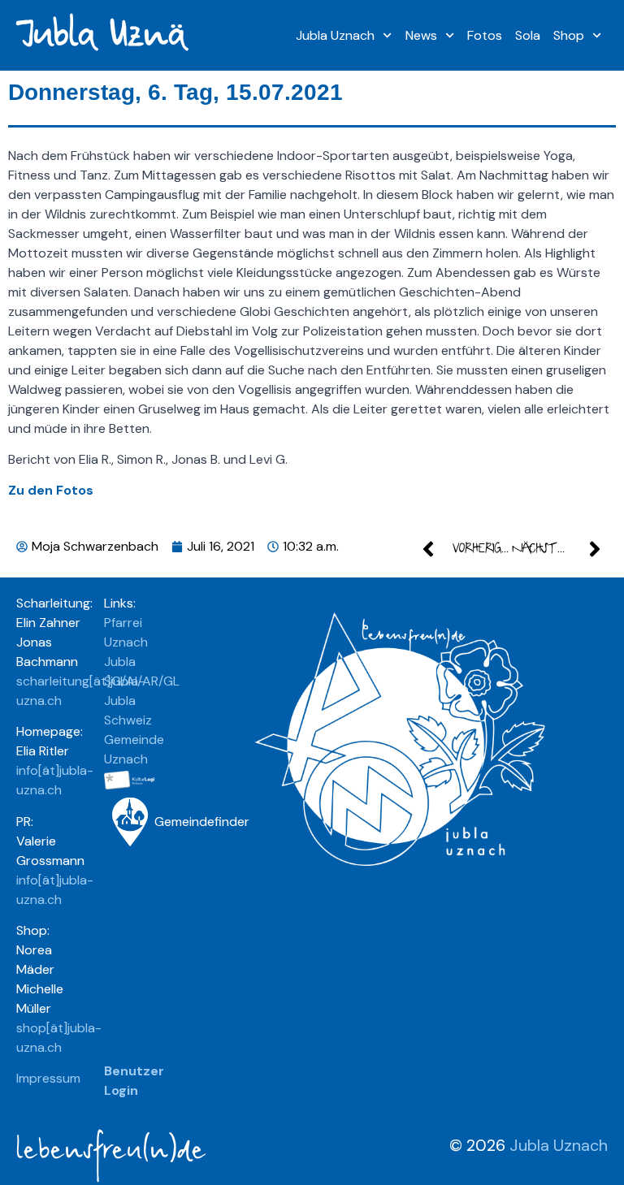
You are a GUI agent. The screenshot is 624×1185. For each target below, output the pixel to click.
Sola (527, 35)
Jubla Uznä (100, 35)
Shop (568, 35)
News (421, 35)
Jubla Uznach (335, 35)
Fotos (484, 35)
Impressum (48, 1078)
